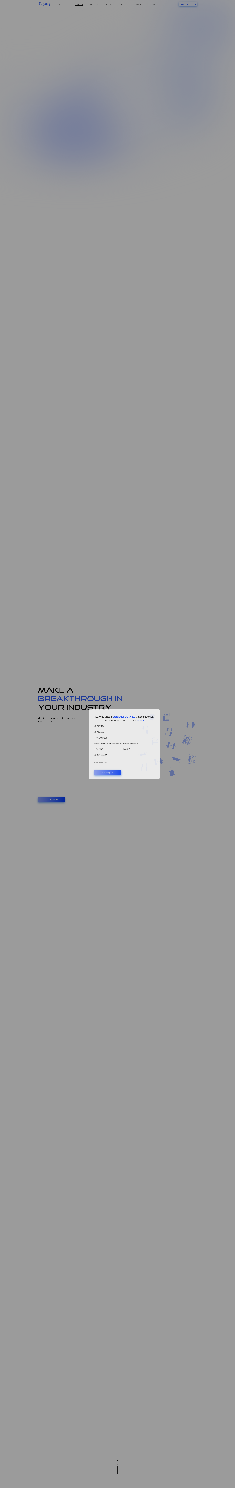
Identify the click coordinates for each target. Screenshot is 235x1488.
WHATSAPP (93, 749)
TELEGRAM (120, 749)
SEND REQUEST (101, 773)
